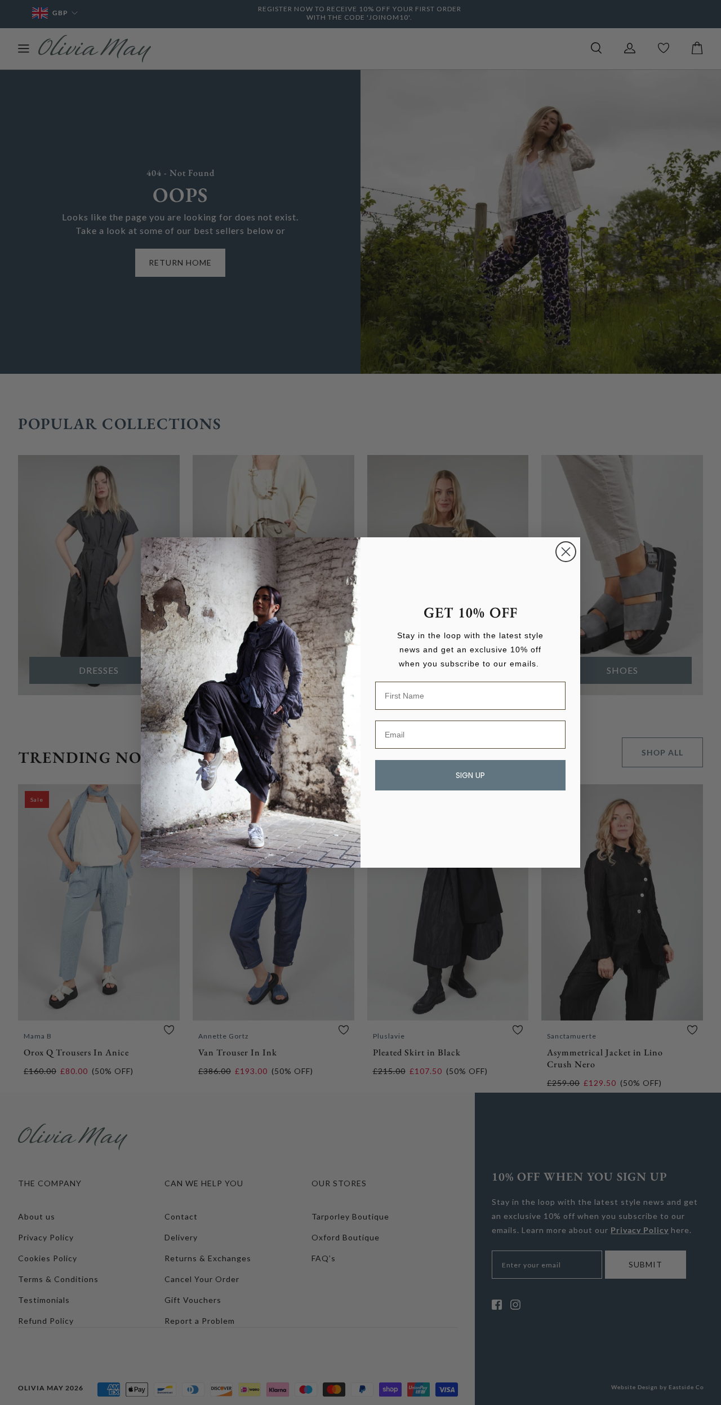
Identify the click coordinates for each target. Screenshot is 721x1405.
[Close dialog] (566, 552)
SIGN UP (470, 775)
